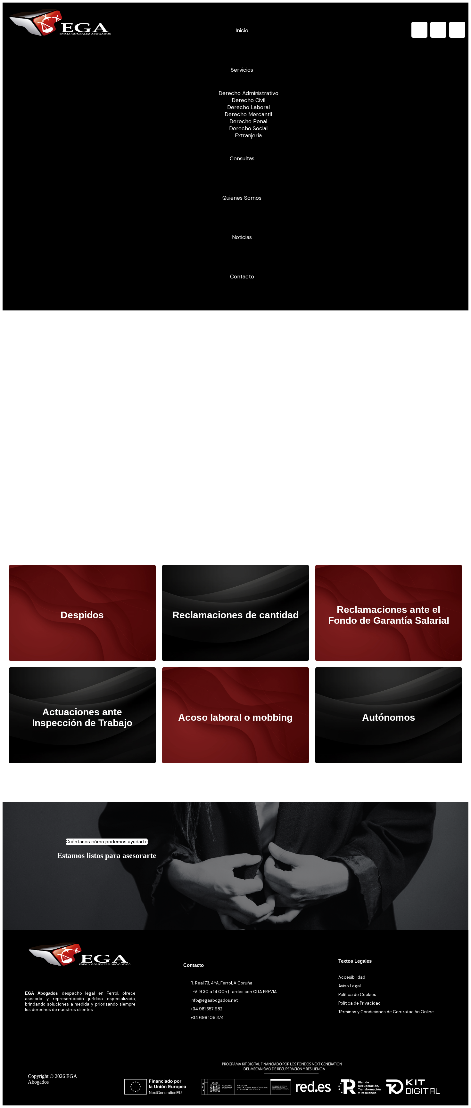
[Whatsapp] (457, 30)
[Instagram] (438, 30)
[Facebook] (419, 30)
